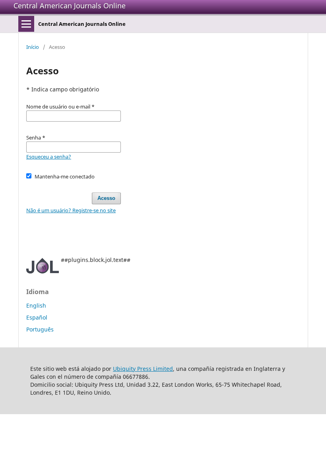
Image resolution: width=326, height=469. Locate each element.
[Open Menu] (26, 24)
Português (40, 329)
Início (32, 46)
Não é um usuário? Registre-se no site (71, 210)
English (36, 305)
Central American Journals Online (70, 5)
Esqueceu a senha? (48, 156)
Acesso (106, 198)
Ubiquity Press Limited (143, 368)
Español (36, 317)
